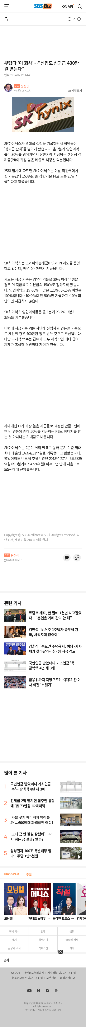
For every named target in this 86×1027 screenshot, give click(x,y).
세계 (14, 940)
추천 (29, 874)
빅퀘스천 (43, 948)
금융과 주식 (14, 948)
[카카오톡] (67, 557)
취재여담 (43, 940)
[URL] (77, 557)
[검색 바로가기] (80, 6)
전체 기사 (14, 931)
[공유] (6, 19)
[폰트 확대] (79, 19)
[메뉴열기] (6, 6)
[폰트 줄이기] (69, 19)
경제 (43, 931)
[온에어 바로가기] (68, 6)
